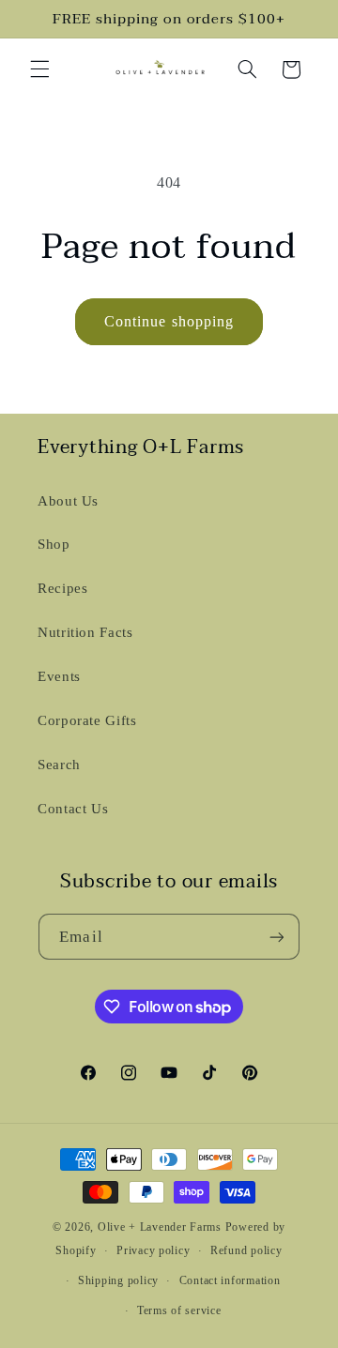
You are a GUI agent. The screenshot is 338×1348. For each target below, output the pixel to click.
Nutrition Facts (85, 632)
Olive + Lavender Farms (160, 1227)
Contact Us (73, 808)
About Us (68, 500)
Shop (54, 544)
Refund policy (246, 1250)
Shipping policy (118, 1280)
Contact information (230, 1280)
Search (59, 764)
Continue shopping (169, 321)
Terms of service (179, 1310)
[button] (39, 69)
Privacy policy (153, 1250)
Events (59, 676)
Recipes (62, 588)
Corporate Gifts (87, 720)
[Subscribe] (276, 937)
